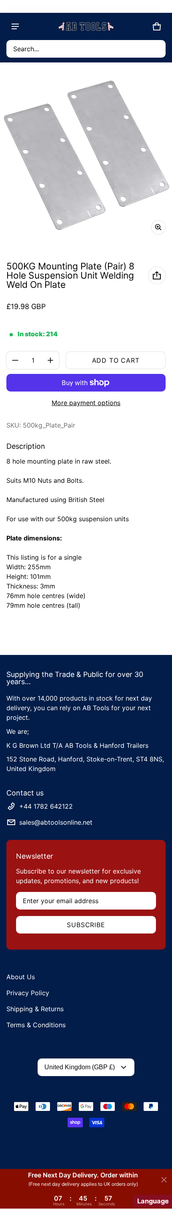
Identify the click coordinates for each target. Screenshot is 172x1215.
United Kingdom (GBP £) (79, 1067)
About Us (20, 977)
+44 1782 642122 (46, 806)
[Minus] (15, 360)
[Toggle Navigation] (15, 26)
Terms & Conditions (36, 1025)
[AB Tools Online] (86, 26)
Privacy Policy (27, 993)
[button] (86, 49)
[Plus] (50, 360)
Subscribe (86, 925)
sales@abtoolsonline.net (55, 822)
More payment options (86, 403)
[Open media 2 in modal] (86, 155)
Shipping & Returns (35, 1009)
